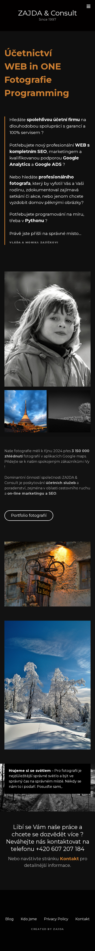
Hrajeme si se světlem (30, 771)
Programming (36, 92)
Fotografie (28, 79)
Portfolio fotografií (29, 515)
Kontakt (82, 919)
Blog (9, 919)
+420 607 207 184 (60, 848)
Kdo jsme (29, 919)
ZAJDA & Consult (47, 13)
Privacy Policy (56, 919)
